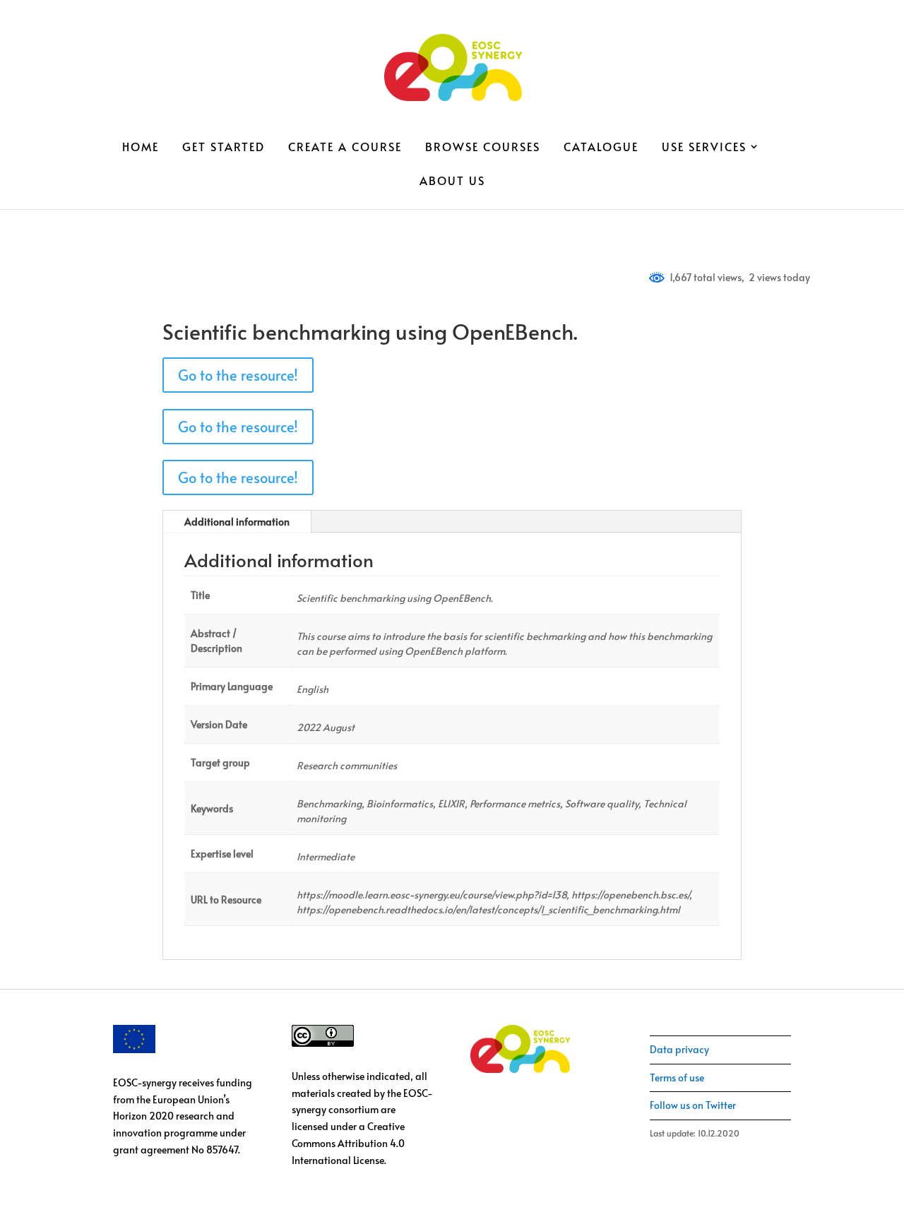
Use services (704, 147)
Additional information (237, 521)
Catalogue (601, 147)
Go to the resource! (238, 375)
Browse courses (482, 147)
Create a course (345, 147)
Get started (223, 147)
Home (140, 147)
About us (452, 181)
